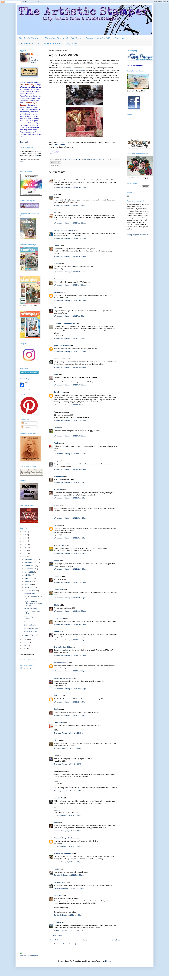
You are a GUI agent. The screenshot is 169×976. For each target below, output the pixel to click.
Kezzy (56, 822)
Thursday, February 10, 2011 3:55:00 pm (69, 764)
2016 (25, 541)
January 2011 (30, 635)
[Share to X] (55, 162)
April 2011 (28, 584)
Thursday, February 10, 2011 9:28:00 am (69, 748)
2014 (25, 547)
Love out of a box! (30, 609)
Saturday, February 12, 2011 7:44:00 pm (69, 888)
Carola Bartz (59, 589)
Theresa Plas (59, 545)
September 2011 (31, 569)
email (37, 156)
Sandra (57, 561)
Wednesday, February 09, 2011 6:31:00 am (70, 256)
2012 (25, 553)
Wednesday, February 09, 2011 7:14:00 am (70, 351)
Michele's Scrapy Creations (64, 838)
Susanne (57, 576)
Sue (55, 195)
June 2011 (29, 578)
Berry (56, 461)
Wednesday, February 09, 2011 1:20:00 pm (70, 582)
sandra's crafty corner (62, 678)
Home (85, 940)
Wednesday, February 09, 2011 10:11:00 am (70, 482)
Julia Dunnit (59, 392)
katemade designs (61, 662)
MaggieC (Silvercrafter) (63, 853)
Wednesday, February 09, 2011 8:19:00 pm (70, 671)
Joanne (57, 263)
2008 (25, 645)
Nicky (56, 740)
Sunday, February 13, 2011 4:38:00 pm (68, 915)
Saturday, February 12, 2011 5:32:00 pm (69, 875)
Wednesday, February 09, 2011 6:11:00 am (70, 205)
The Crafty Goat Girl (62, 647)
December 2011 (31, 559)
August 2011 (29, 572)
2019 (25, 532)
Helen (56, 308)
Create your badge (25, 388)
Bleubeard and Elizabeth (63, 230)
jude (55, 177)
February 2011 (30, 591)
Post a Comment (58, 935)
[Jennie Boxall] (22, 386)
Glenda (57, 292)
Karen (56, 525)
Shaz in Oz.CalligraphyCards (65, 323)
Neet (56, 279)
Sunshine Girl (59, 618)
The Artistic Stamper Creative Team (63, 38)
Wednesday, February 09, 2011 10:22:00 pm (70, 689)
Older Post (116, 940)
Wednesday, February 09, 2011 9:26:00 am (70, 420)
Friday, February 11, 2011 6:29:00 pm (68, 846)
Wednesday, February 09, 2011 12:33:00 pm (70, 569)
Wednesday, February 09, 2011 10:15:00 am (70, 498)
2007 (25, 648)
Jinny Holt (58, 895)
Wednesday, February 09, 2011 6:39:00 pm (70, 611)
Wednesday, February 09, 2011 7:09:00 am (70, 300)
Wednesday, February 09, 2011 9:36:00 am (70, 436)
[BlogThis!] (53, 162)
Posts (25, 423)
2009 (25, 642)
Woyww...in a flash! (31, 631)
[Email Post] (109, 159)
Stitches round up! (30, 593)
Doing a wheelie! (30, 625)
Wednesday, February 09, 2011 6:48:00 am (70, 285)
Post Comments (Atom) (67, 944)
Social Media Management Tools (29, 955)
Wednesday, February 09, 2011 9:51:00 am (70, 454)
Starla (56, 709)
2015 (25, 544)
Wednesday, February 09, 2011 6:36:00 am (70, 272)
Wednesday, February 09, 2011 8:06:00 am (70, 367)
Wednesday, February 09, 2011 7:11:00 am (70, 316)
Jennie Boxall (23, 382)
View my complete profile (34, 60)
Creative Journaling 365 (98, 38)
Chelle (56, 605)
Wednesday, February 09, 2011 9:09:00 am (70, 385)
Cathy (56, 427)
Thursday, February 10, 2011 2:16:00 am (69, 733)
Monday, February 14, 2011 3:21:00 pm (68, 931)
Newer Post (53, 940)
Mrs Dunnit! (60, 145)
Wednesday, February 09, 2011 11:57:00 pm (70, 715)
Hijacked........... (29, 622)
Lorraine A (58, 798)
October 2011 (30, 566)
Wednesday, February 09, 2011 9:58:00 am (70, 469)
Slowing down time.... (32, 628)
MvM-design (59, 476)
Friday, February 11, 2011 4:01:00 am (68, 815)
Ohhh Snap (58, 722)
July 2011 (28, 575)
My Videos (72, 43)
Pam (55, 212)
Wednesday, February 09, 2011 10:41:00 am (70, 518)
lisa (55, 756)
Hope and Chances (61, 345)
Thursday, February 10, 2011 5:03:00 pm (69, 791)
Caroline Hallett (60, 359)
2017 (25, 538)
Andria (56, 631)
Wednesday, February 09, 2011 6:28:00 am (70, 238)
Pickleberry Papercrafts (76, 70)
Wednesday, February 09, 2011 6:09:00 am (70, 187)
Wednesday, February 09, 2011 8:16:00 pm (70, 655)
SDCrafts (57, 696)
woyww (57, 165)
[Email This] (51, 162)
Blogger (108, 961)
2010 (25, 639)
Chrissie (57, 246)
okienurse (58, 490)
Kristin (56, 869)
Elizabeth (57, 922)
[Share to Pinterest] (59, 162)
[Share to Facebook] (57, 162)
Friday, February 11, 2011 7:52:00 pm (68, 862)
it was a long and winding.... (30, 618)
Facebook (120, 38)
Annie (56, 443)
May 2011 (28, 581)
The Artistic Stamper (29, 38)
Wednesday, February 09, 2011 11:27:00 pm (70, 702)
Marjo (56, 374)
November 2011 (31, 562)
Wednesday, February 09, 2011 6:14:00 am (70, 223)
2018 (25, 535)
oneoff (56, 505)
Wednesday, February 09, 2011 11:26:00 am (70, 553)
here (22, 162)
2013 (25, 550)
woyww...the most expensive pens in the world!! (33, 603)
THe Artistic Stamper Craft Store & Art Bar (40, 43)
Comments (27, 427)
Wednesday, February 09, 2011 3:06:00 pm (70, 598)
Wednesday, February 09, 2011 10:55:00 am (70, 538)
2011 (25, 557)
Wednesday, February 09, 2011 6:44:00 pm (70, 640)
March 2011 (29, 587)
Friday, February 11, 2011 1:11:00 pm (67, 831)
